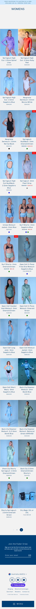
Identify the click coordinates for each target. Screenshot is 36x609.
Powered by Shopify (24, 594)
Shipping (10, 589)
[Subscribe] (29, 555)
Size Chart (10, 591)
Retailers (18, 591)
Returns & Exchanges (21, 589)
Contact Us (25, 591)
